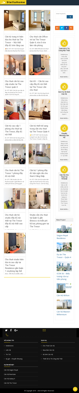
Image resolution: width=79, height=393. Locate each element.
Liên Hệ (8, 350)
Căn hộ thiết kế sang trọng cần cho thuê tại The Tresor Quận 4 (39, 129)
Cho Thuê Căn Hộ (48, 346)
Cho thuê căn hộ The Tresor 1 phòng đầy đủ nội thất (14, 173)
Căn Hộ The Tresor (10, 383)
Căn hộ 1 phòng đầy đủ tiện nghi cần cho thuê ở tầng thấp (39, 173)
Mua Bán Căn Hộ (48, 350)
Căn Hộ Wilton (63, 295)
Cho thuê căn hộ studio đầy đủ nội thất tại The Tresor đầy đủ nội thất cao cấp (14, 221)
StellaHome (16, 2)
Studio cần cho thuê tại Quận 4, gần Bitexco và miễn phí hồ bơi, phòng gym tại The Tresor (39, 221)
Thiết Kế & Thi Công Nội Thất (52, 359)
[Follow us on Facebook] (66, 28)
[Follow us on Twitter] (62, 28)
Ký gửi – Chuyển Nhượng (13, 359)
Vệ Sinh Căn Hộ (47, 354)
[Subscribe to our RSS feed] (57, 28)
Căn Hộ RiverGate (10, 374)
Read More (63, 77)
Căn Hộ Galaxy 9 (9, 379)
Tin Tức (8, 354)
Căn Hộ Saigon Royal (11, 370)
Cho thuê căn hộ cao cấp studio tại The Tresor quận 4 (14, 84)
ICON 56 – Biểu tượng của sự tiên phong (63, 276)
